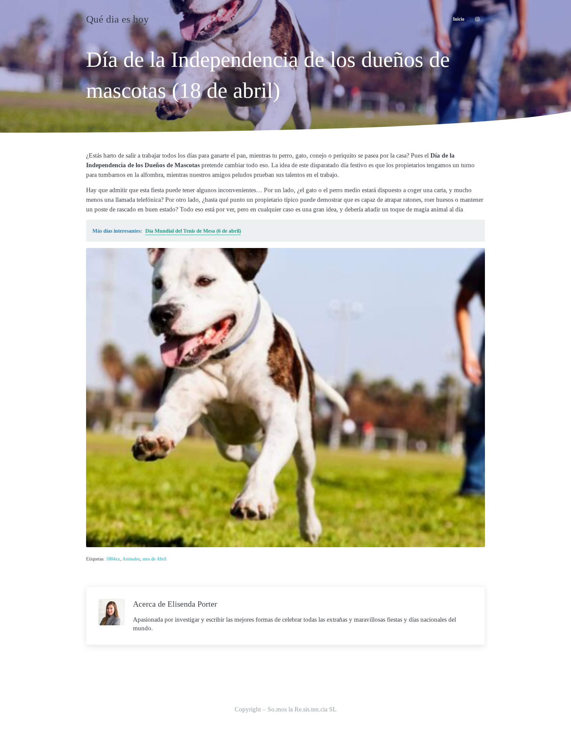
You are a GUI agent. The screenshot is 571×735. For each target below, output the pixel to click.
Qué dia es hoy (117, 19)
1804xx (113, 558)
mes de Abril (155, 558)
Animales (131, 558)
